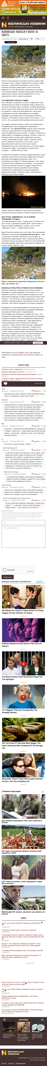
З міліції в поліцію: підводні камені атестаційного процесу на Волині (22, 379)
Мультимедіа (23, 1020)
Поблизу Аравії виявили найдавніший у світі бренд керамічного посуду (20, 997)
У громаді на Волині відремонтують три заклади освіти (21, 950)
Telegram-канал (23, 352)
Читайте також (23, 365)
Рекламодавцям (20, 1063)
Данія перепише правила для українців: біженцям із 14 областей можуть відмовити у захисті (21, 956)
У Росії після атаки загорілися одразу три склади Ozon (21, 923)
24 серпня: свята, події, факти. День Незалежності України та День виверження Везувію (23, 1004)
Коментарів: (23, 39)
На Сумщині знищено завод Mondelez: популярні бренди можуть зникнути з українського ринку (22, 1010)
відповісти (36, 391)
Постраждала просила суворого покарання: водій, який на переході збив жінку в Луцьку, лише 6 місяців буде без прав (23, 936)
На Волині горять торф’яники (12, 369)
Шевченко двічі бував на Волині (13, 372)
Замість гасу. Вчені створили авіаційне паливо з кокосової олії (22, 990)
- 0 (44, 391)
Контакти (11, 1063)
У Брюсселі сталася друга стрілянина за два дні (19, 930)
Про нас (4, 1063)
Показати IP (5, 391)
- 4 (44, 487)
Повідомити (38, 343)
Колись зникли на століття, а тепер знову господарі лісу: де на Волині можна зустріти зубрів (23, 983)
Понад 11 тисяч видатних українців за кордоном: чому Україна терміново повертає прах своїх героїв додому (21, 944)
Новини (23, 918)
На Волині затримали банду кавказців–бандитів (19, 374)
